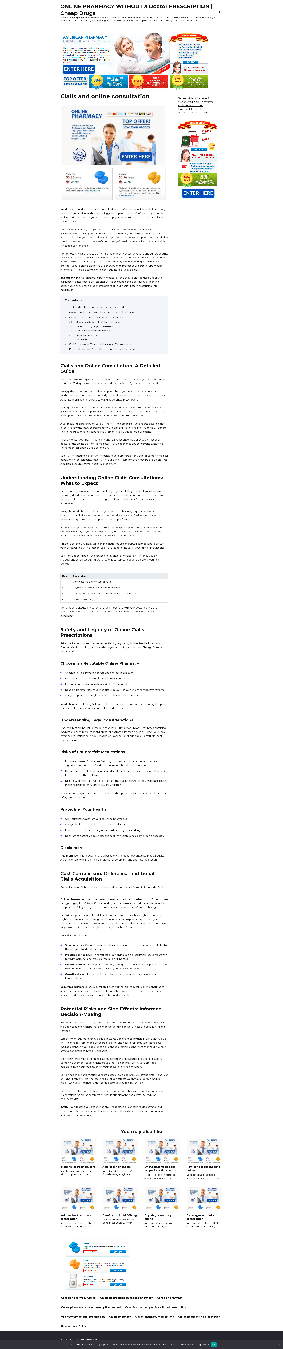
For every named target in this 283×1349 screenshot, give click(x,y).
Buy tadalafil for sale (190, 109)
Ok (213, 1344)
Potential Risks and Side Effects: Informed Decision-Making (103, 349)
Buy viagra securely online (158, 1217)
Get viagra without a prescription (200, 1217)
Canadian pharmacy (170, 1297)
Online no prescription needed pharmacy (126, 1297)
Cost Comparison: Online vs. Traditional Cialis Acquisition (101, 344)
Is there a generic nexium (193, 112)
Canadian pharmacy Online (78, 1297)
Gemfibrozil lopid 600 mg (119, 1215)
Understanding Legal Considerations (95, 326)
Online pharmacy (120, 1316)
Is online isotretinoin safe (78, 1166)
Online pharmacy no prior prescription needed (91, 1307)
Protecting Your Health (88, 335)
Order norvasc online (190, 105)
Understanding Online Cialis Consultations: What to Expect (103, 312)
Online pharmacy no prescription (199, 1316)
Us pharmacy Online (74, 1326)
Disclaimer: (81, 339)
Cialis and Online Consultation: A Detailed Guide (97, 307)
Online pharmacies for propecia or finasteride (160, 1168)
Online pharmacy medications (154, 1316)
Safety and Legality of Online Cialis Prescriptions (97, 317)
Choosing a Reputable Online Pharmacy (97, 322)
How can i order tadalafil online (203, 1168)
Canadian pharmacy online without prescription (155, 1307)
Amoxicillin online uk (116, 1166)
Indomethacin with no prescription (75, 1217)
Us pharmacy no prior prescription (83, 1316)
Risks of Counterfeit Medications (93, 330)
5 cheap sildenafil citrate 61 (194, 98)
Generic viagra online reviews (195, 102)
